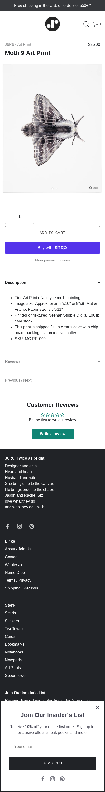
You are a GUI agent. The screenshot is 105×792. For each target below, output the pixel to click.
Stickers (12, 621)
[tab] (52, 322)
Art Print (24, 45)
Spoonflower (16, 676)
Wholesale (14, 565)
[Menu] (7, 24)
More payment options (52, 260)
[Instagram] (52, 778)
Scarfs (10, 613)
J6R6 (9, 45)
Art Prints (13, 668)
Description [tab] (15, 282)
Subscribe (52, 763)
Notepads (13, 660)
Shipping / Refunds (21, 588)
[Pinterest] (62, 778)
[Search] (86, 25)
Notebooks (14, 652)
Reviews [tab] (13, 361)
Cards (10, 636)
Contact (11, 557)
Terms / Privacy (18, 580)
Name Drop (15, 572)
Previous (13, 380)
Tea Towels (14, 629)
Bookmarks (14, 644)
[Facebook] (42, 778)
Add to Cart (53, 233)
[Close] (97, 707)
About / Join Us (18, 549)
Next (27, 380)
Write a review (52, 434)
